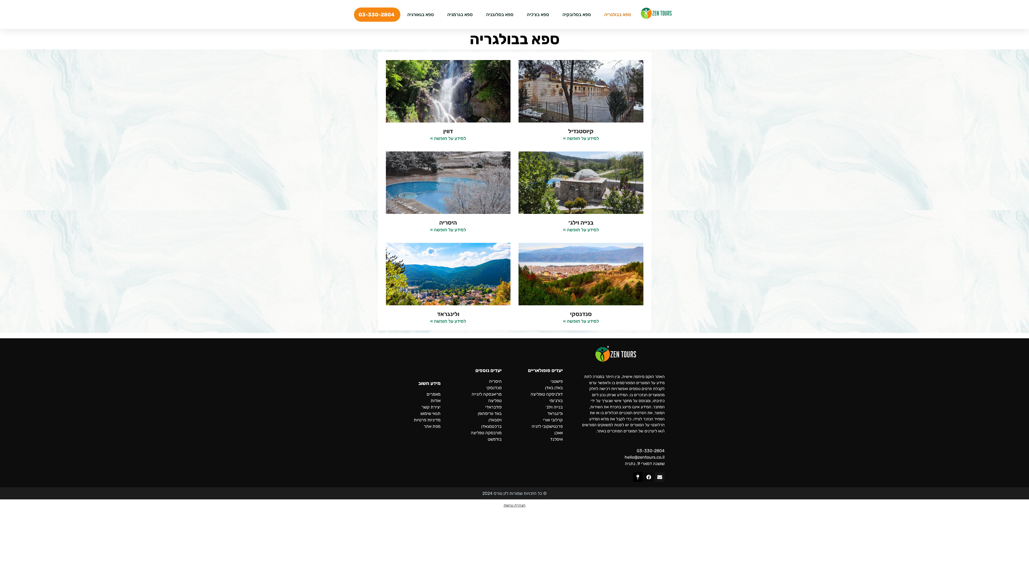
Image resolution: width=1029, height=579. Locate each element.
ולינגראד (448, 314)
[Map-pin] (638, 477)
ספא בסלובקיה (576, 14)
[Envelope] (660, 477)
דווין (448, 131)
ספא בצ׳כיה (538, 14)
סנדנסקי (581, 314)
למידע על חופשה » (581, 138)
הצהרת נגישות (514, 505)
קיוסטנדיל (581, 131)
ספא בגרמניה (460, 14)
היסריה (448, 222)
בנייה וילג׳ (581, 222)
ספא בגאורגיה (420, 14)
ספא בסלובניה (499, 14)
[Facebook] (649, 477)
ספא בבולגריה (617, 14)
